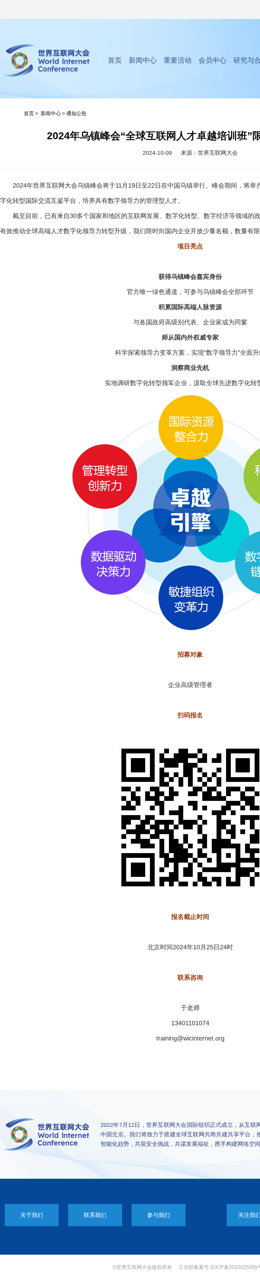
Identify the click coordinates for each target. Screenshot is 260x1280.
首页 (115, 60)
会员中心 (212, 60)
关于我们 (31, 1215)
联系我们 (95, 1215)
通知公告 (76, 113)
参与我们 (158, 1215)
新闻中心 (143, 60)
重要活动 (178, 60)
